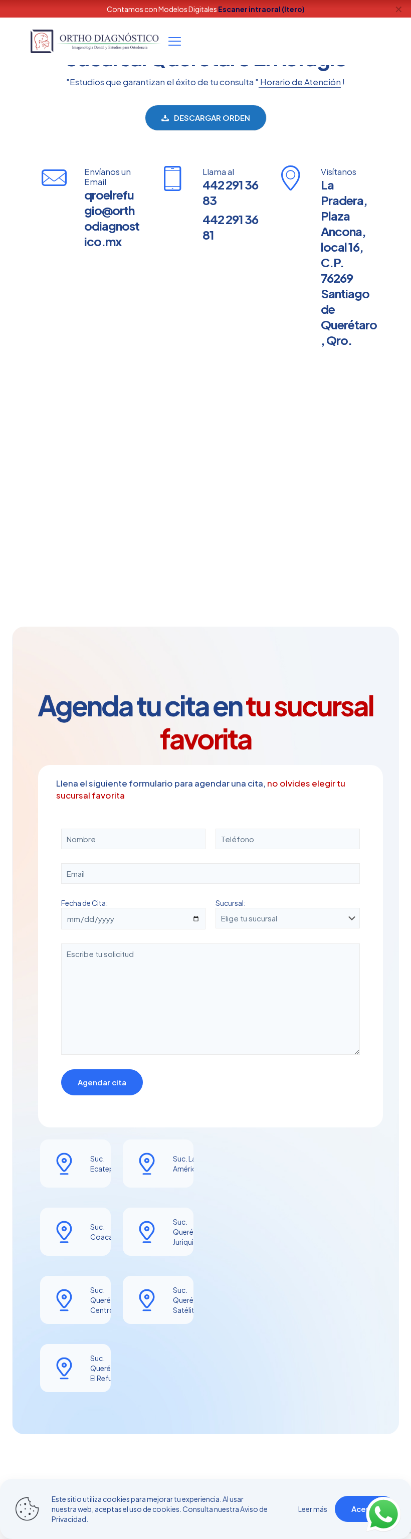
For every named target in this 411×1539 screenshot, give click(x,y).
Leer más (312, 1508)
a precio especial (270, 9)
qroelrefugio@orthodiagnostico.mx (111, 218)
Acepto (365, 1508)
